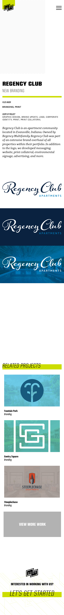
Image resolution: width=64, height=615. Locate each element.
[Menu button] (58, 8)
